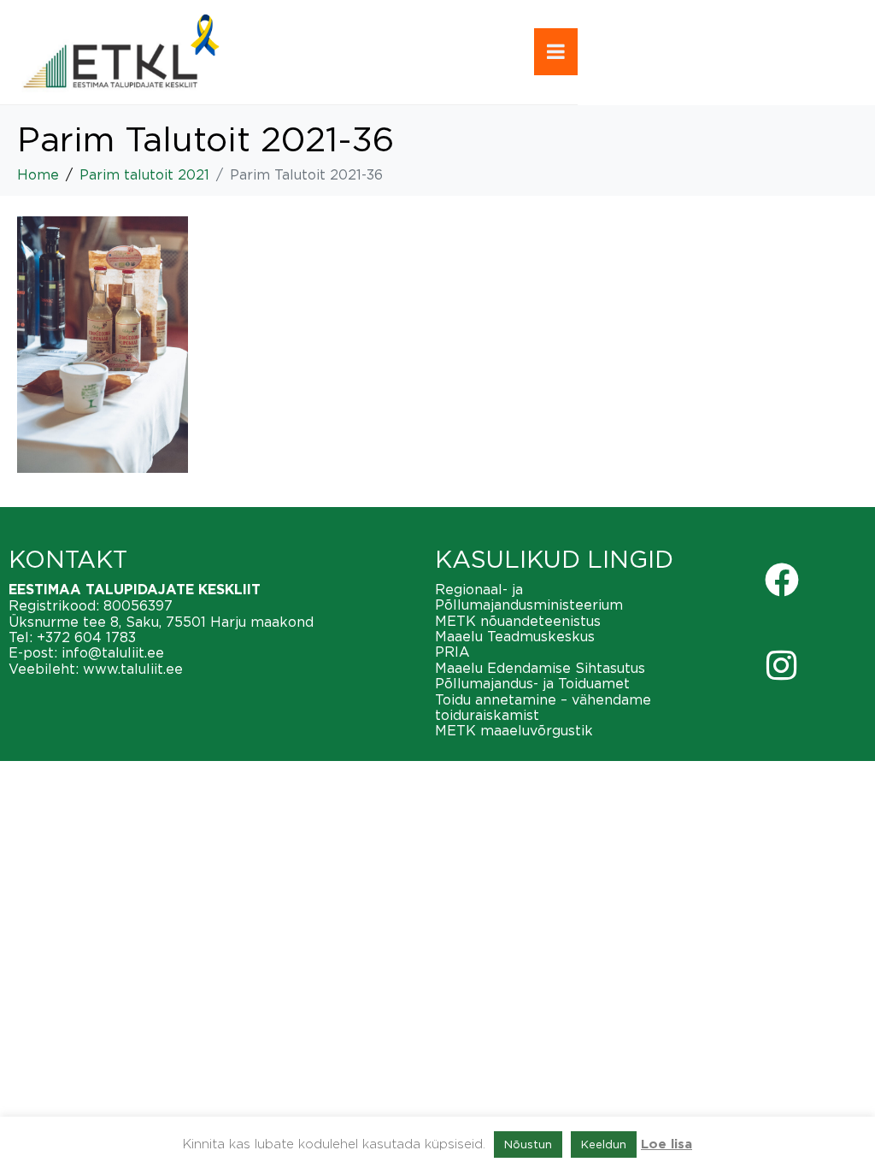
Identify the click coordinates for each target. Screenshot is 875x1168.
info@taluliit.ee (113, 652)
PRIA (452, 651)
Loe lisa (666, 1144)
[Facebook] (782, 580)
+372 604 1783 (86, 637)
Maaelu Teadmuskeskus (515, 636)
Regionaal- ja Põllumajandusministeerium (529, 596)
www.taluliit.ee (133, 668)
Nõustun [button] (528, 1144)
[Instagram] (782, 665)
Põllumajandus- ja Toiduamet (532, 683)
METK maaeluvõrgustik (514, 730)
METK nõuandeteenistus (518, 620)
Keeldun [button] (603, 1144)
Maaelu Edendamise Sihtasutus (540, 667)
